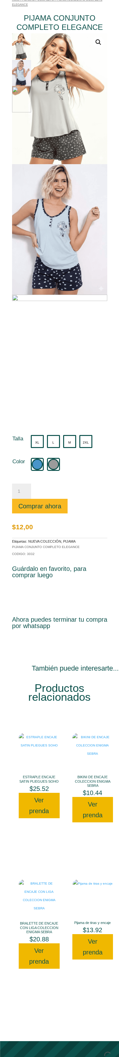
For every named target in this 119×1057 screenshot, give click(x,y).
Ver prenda (39, 805)
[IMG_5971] (59, 229)
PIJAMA (69, 541)
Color (18, 461)
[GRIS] (53, 464)
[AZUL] (37, 464)
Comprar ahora (39, 506)
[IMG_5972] (59, 360)
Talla (17, 439)
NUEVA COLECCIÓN (44, 541)
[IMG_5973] (59, 98)
